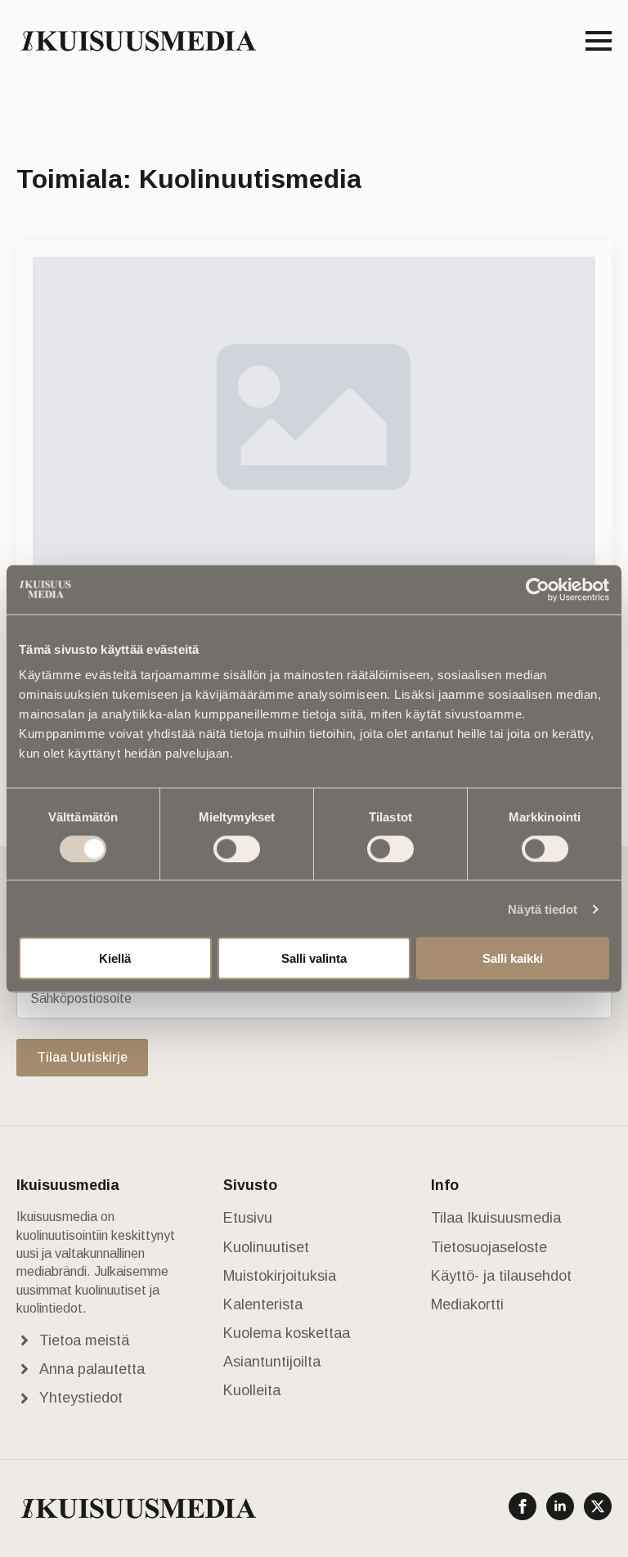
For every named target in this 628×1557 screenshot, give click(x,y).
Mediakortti (467, 1304)
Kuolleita (251, 1390)
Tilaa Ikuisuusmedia (496, 1218)
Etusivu (247, 1218)
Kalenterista (263, 1304)
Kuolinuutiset (266, 1247)
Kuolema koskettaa (286, 1333)
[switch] (236, 848)
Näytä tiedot (542, 908)
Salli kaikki (512, 958)
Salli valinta (314, 958)
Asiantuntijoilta (272, 1361)
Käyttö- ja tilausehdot (501, 1276)
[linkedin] (560, 1506)
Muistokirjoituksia (279, 1276)
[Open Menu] (598, 41)
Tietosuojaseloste (489, 1247)
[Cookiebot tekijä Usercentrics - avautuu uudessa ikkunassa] (537, 589)
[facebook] (522, 1506)
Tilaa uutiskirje (82, 1057)
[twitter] (598, 1506)
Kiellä (115, 958)
